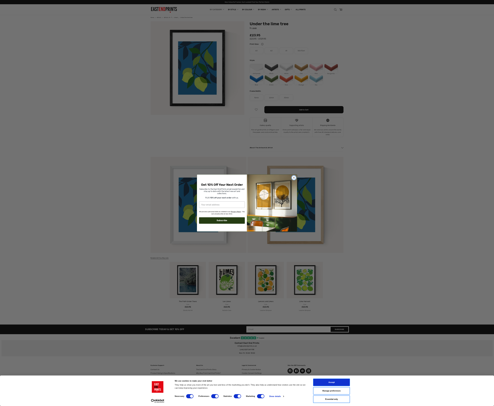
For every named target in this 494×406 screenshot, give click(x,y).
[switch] (215, 396)
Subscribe (222, 220)
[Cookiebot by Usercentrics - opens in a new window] (157, 401)
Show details (275, 396)
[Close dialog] (294, 177)
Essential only (331, 399)
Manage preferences (331, 391)
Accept (331, 382)
